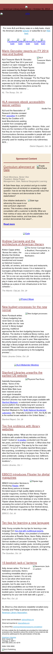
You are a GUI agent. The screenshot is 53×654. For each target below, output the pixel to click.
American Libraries (9, 637)
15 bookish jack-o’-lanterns (19, 563)
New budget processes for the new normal (24, 308)
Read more (9, 224)
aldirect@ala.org (28, 619)
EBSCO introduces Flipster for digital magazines (26, 475)
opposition (10, 115)
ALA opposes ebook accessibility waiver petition (23, 103)
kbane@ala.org (23, 623)
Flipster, (15, 485)
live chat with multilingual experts (29, 530)
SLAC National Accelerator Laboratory (24, 411)
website (26, 30)
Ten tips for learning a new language (25, 523)
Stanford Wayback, (10, 402)
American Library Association (14, 612)
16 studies (21, 440)
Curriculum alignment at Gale (19, 168)
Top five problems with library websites (21, 427)
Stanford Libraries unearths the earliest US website (22, 373)
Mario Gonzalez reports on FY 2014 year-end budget (25, 52)
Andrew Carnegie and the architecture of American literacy (23, 242)
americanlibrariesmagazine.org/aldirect (27, 626)
